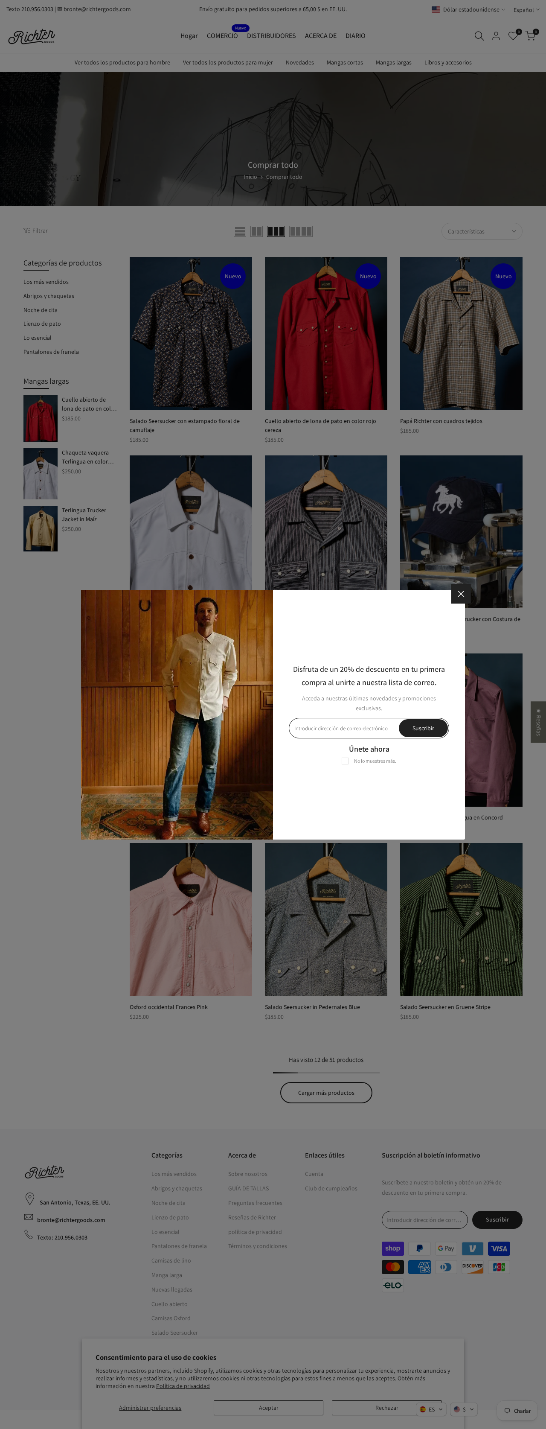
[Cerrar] (461, 594)
